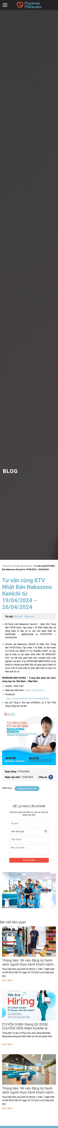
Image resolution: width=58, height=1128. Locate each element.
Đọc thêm (7, 980)
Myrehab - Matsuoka (24, 616)
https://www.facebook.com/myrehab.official (27, 698)
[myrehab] (29, 5)
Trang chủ (6, 566)
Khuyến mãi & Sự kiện (22, 566)
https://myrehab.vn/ (35, 690)
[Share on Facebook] (50, 777)
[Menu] (5, 5)
